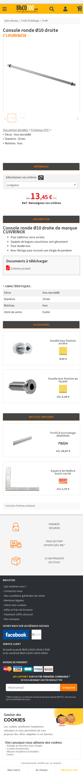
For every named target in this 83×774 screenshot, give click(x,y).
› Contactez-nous (13, 591)
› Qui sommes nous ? (15, 586)
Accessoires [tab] (41, 324)
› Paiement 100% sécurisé (18, 614)
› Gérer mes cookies (14, 605)
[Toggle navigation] (4, 9)
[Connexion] (65, 9)
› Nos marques (11, 619)
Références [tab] (41, 166)
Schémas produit (20, 268)
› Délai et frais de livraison (18, 609)
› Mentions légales (13, 600)
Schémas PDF (40, 130)
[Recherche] (51, 9)
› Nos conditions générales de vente (24, 595)
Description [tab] (41, 219)
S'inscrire (68, 687)
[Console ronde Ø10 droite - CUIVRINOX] (41, 75)
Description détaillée (16, 130)
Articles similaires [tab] (41, 417)
